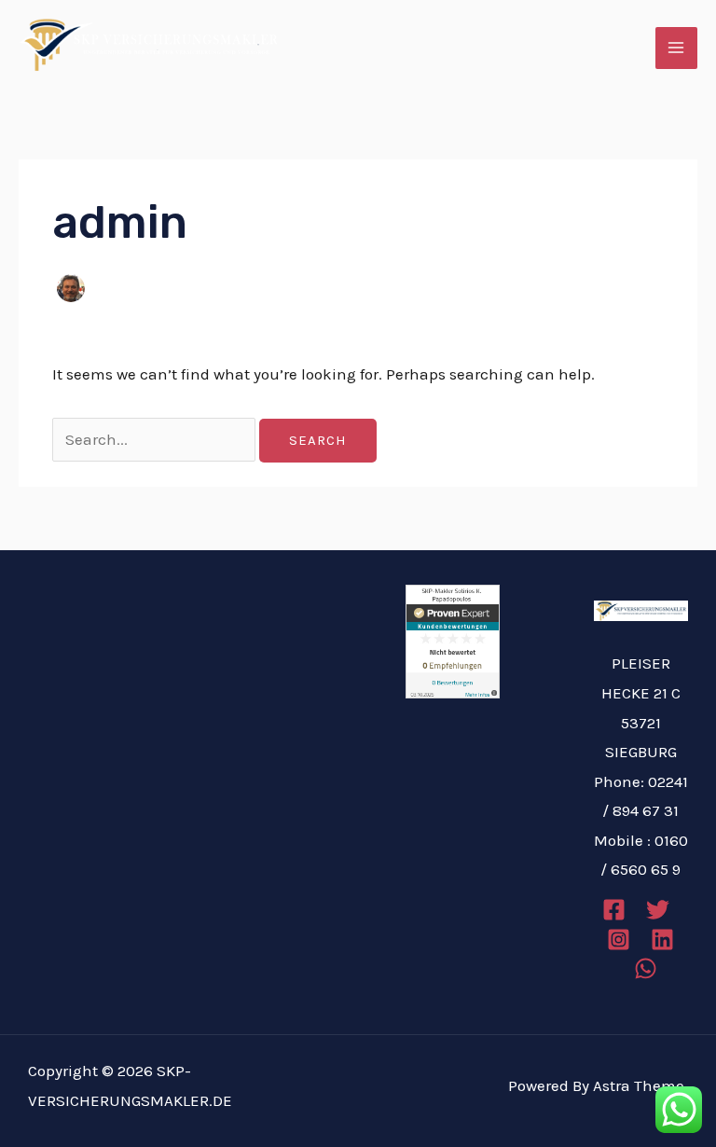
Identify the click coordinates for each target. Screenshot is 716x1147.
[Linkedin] (662, 939)
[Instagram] (618, 939)
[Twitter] (657, 909)
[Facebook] (614, 909)
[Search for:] (155, 439)
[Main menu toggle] (676, 48)
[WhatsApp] (645, 968)
